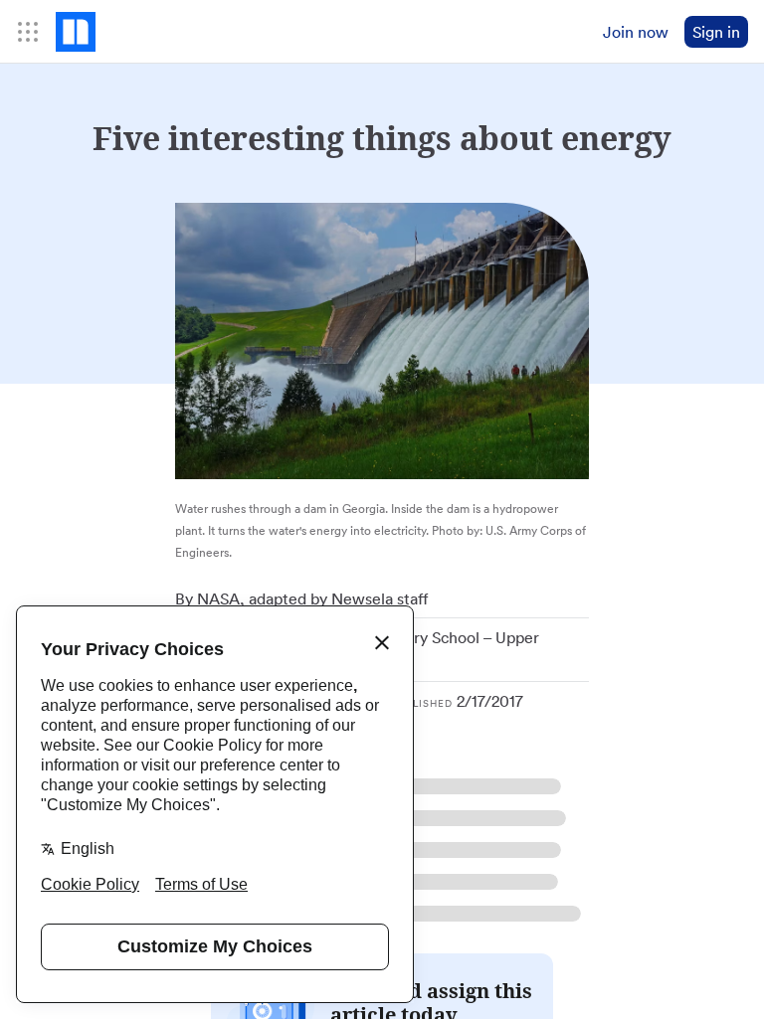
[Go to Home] (76, 32)
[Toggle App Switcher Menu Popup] (28, 32)
